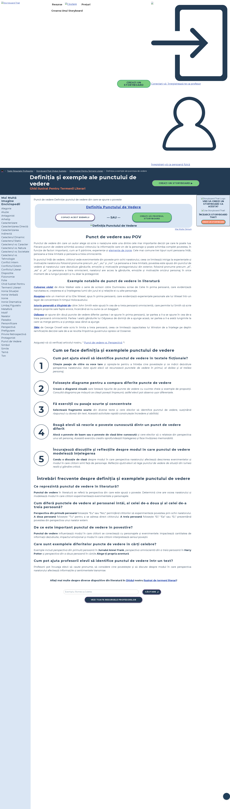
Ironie (4, 298)
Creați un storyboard (213, 222)
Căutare (150, 592)
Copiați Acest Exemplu (75, 217)
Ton (3, 355)
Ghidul (130, 580)
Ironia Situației (10, 291)
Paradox (6, 319)
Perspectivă (8, 327)
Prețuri (86, 4)
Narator (5, 316)
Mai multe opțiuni (183, 229)
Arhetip (5, 219)
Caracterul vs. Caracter (14, 244)
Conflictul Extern (11, 266)
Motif (4, 312)
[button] (72, 4)
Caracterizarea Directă (14, 226)
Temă (4, 352)
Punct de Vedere (11, 341)
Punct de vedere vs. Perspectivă (103, 342)
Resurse (57, 4)
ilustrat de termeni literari (160, 580)
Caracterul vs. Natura (13, 248)
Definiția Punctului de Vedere (113, 207)
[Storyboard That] (10, 2)
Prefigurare (8, 330)
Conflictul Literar (11, 269)
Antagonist (8, 215)
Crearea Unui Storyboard (67, 10)
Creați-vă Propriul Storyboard (152, 217)
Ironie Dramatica (11, 301)
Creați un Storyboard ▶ (176, 183)
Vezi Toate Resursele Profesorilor (113, 600)
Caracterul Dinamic (13, 237)
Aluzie (5, 212)
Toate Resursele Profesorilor (20, 171)
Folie (4, 280)
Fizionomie (8, 276)
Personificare (9, 323)
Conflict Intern (9, 262)
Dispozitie (7, 273)
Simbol (5, 345)
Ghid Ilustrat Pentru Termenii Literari (86, 171)
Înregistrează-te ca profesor (184, 83)
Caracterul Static (11, 240)
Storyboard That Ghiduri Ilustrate (51, 171)
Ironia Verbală (9, 294)
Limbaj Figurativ (11, 305)
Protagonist (8, 337)
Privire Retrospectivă (13, 334)
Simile (5, 348)
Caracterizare (9, 222)
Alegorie (6, 208)
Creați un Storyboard (134, 83)
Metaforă (6, 309)
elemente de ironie (120, 250)
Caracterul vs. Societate (15, 251)
